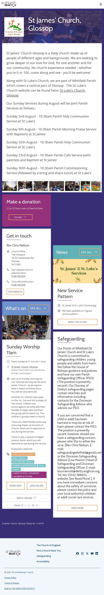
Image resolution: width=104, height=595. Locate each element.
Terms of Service (11, 583)
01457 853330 (18, 276)
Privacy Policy (10, 577)
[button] (101, 4)
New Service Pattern (70, 293)
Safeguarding (44, 556)
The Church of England (48, 545)
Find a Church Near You (49, 550)
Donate (18, 217)
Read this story (77, 321)
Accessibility (43, 561)
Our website (15, 291)
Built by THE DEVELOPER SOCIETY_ (19, 588)
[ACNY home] (8, 4)
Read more (77, 508)
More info (16, 485)
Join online (36, 485)
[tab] (26, 497)
